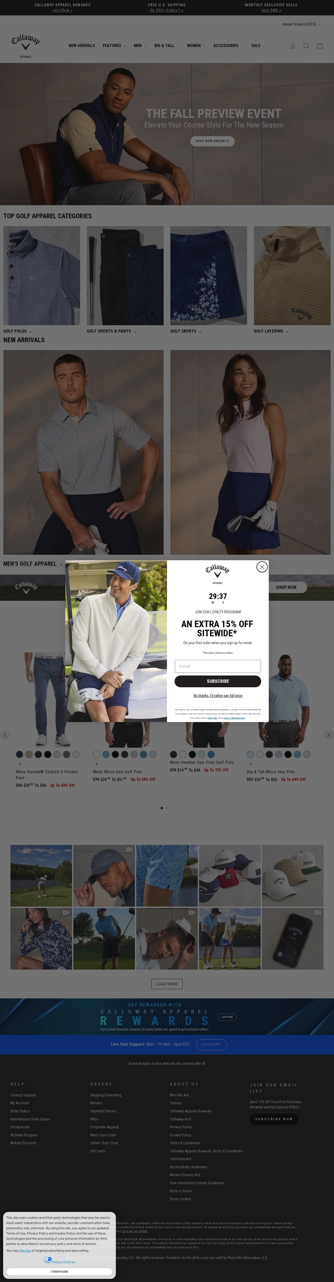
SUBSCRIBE (218, 681)
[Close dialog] (262, 566)
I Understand (59, 1271)
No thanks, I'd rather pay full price (218, 696)
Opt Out (25, 1250)
